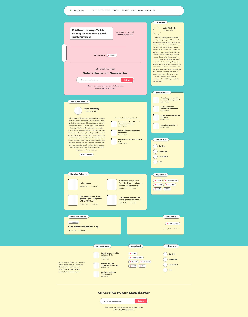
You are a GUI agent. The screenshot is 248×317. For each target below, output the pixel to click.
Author (140, 10)
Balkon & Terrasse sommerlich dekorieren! (129, 131)
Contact (148, 10)
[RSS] (176, 10)
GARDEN (116, 10)
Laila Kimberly (91, 108)
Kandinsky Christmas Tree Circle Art (130, 140)
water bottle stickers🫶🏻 (169, 125)
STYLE (133, 10)
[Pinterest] (172, 10)
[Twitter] (163, 10)
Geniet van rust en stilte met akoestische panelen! (129, 123)
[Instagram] (168, 10)
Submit (127, 80)
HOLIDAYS (125, 10)
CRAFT (94, 10)
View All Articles (86, 154)
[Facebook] (159, 10)
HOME (159, 189)
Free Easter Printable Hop (83, 226)
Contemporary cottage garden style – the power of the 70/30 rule (91, 198)
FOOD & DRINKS (104, 10)
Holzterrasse (85, 183)
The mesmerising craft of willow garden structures (130, 198)
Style (168, 189)
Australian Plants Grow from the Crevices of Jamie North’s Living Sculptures (131, 183)
